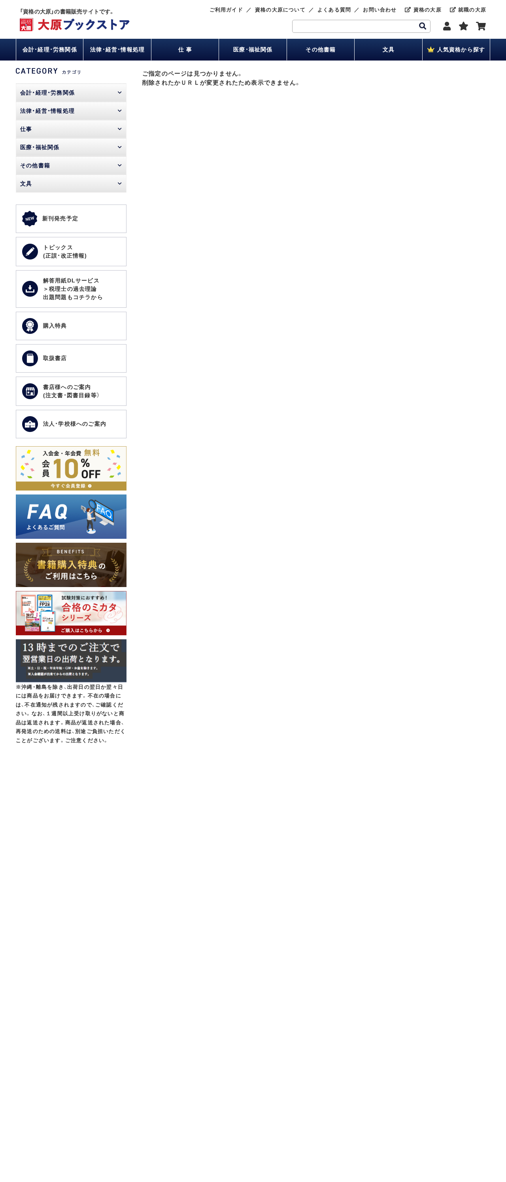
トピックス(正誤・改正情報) (65, 251)
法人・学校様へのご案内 (74, 424)
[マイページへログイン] (447, 26)
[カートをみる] (481, 26)
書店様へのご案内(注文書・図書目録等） (71, 391)
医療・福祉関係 (252, 49)
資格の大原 (426, 10)
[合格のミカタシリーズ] (71, 595)
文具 (389, 49)
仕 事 (185, 49)
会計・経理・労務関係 (50, 49)
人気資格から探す (460, 49)
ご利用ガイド (226, 10)
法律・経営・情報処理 (117, 49)
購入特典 (55, 325)
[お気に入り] (464, 26)
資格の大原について (280, 10)
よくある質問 (334, 10)
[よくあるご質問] (71, 498)
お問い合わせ (379, 10)
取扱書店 (55, 358)
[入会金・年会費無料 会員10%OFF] (71, 450)
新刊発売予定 (60, 218)
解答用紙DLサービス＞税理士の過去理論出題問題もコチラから (73, 288)
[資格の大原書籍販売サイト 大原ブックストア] (75, 22)
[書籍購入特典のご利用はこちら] (71, 547)
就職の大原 (471, 10)
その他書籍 (321, 49)
